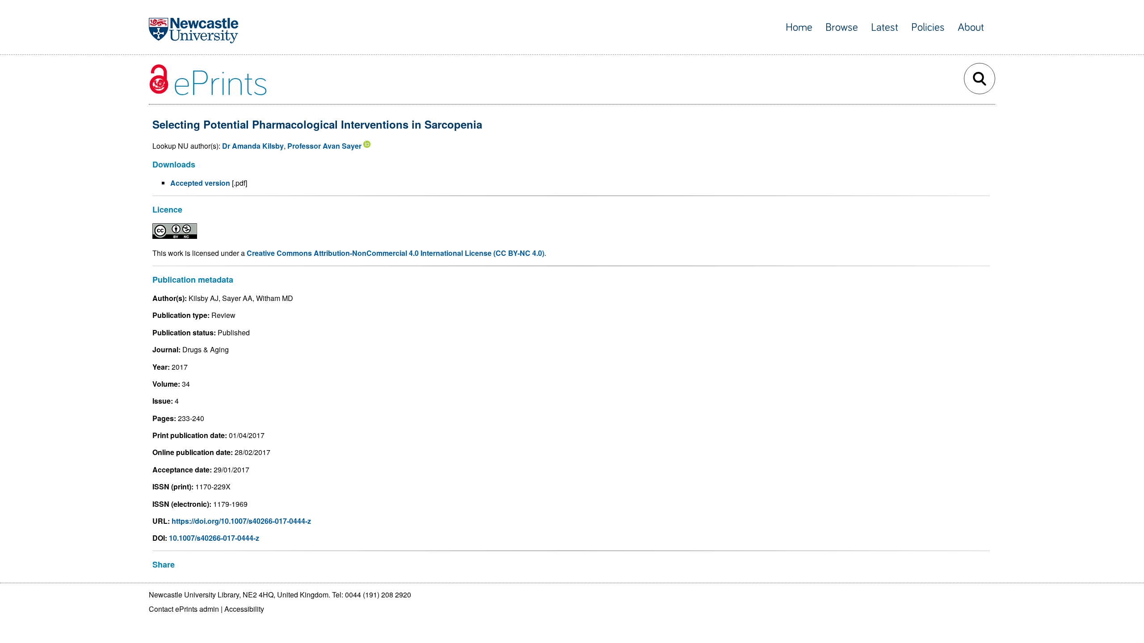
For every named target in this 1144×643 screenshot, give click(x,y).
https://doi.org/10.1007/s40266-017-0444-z (241, 521)
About (971, 27)
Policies (928, 27)
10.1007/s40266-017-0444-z (214, 538)
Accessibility (244, 609)
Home (799, 27)
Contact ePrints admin (184, 609)
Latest (884, 27)
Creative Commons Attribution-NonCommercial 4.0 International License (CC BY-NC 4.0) (395, 253)
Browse (841, 27)
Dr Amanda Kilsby (253, 146)
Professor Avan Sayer (324, 146)
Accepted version (200, 183)
